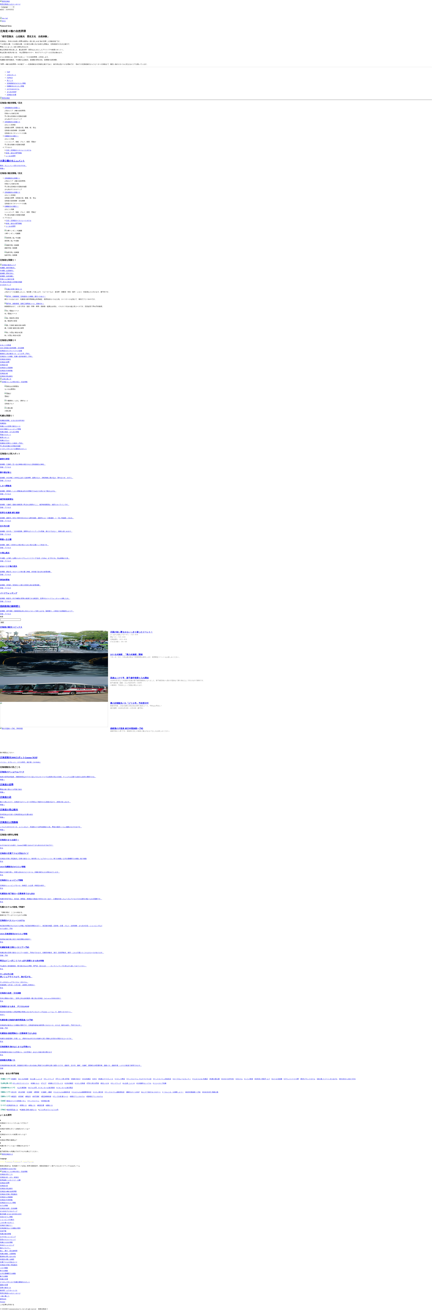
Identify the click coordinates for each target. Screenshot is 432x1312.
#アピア (43, 1083)
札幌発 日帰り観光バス (28, 1110)
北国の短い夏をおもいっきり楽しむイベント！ (131, 632)
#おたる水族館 (23, 1079)
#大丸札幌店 (86, 1079)
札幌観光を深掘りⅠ (11, 136)
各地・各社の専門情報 (14, 153)
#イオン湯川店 (98, 1092)
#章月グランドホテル (307, 1079)
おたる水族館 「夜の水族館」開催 (126, 654)
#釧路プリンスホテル (77, 1096)
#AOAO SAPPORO (227, 1079)
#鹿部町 (36, 1092)
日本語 (2, 1161)
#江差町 (29, 1092)
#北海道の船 (45, 1101)
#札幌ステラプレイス (105, 1079)
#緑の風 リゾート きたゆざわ (327, 1079)
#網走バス (31, 1105)
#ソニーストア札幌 (159, 1083)
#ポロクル (239, 1079)
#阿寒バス (23, 1105)
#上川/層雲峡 (21, 1088)
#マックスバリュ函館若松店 (114, 1092)
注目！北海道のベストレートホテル (18, 150)
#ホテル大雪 (33, 1088)
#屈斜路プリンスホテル (94, 1096)
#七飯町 (44, 1092)
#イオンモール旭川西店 (64, 1088)
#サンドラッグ (49, 1079)
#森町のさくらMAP (133, 1092)
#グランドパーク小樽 (291, 1079)
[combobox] (10, 619)
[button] (7, 752)
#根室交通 (40, 1105)
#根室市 (14, 1096)
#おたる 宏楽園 (276, 1079)
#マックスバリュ (33, 1101)
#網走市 (28, 1096)
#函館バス (49, 1105)
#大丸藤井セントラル (143, 1083)
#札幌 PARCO (75, 1079)
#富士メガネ (104, 1083)
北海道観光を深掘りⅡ (12, 122)
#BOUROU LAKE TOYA (347, 1079)
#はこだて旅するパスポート (151, 1092)
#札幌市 (14, 1079)
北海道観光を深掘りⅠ (12, 108)
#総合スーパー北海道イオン (16, 1101)
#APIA (94, 1079)
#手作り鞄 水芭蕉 (93, 1083)
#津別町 (21, 1096)
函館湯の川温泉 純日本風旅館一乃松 (126, 728)
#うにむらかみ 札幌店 (200, 1079)
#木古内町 (21, 1092)
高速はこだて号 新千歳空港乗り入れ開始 (129, 678)
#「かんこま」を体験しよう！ (173, 1092)
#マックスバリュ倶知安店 (162, 1079)
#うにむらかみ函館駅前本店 (81, 1092)
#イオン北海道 (80, 1083)
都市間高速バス (12, 1110)
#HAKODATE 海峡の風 (210, 1092)
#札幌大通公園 (214, 1079)
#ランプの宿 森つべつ (60, 1096)
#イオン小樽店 (120, 1079)
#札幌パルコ (35, 1083)
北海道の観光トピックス (11, 627)
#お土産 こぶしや (36, 1079)
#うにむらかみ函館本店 (62, 1092)
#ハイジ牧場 (248, 1079)
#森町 (50, 1092)
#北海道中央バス (12, 1105)
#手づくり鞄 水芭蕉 (62, 1079)
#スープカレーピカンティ (182, 1079)
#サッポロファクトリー (21, 1083)
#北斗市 (14, 1092)
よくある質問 (10, 156)
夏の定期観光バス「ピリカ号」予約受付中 (129, 703)
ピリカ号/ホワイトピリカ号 (48, 1110)
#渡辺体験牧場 (46, 1096)
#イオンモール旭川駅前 (46, 1088)
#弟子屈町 (35, 1096)
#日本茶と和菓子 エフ (262, 1079)
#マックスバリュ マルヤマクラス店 (139, 1079)
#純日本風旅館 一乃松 (193, 1092)
